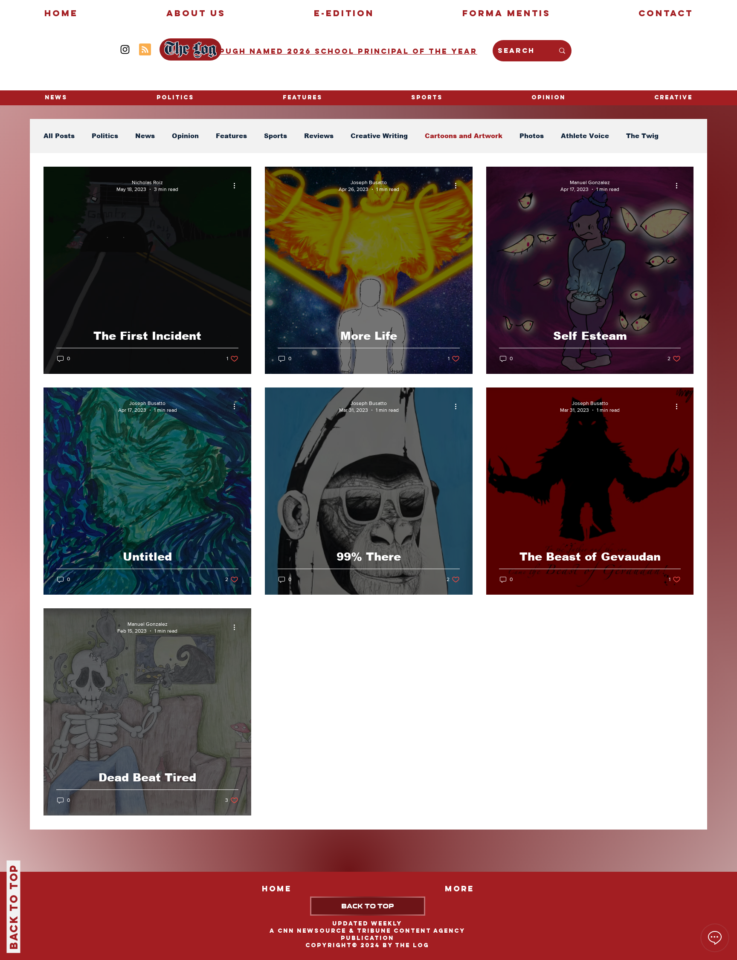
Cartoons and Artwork (463, 135)
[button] (673, 97)
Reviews (319, 135)
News (145, 135)
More (635, 135)
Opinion (185, 135)
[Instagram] (125, 49)
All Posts (59, 135)
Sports (275, 135)
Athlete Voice (585, 135)
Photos (531, 135)
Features (231, 135)
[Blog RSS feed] (145, 49)
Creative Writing (379, 135)
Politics (105, 135)
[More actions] (237, 185)
